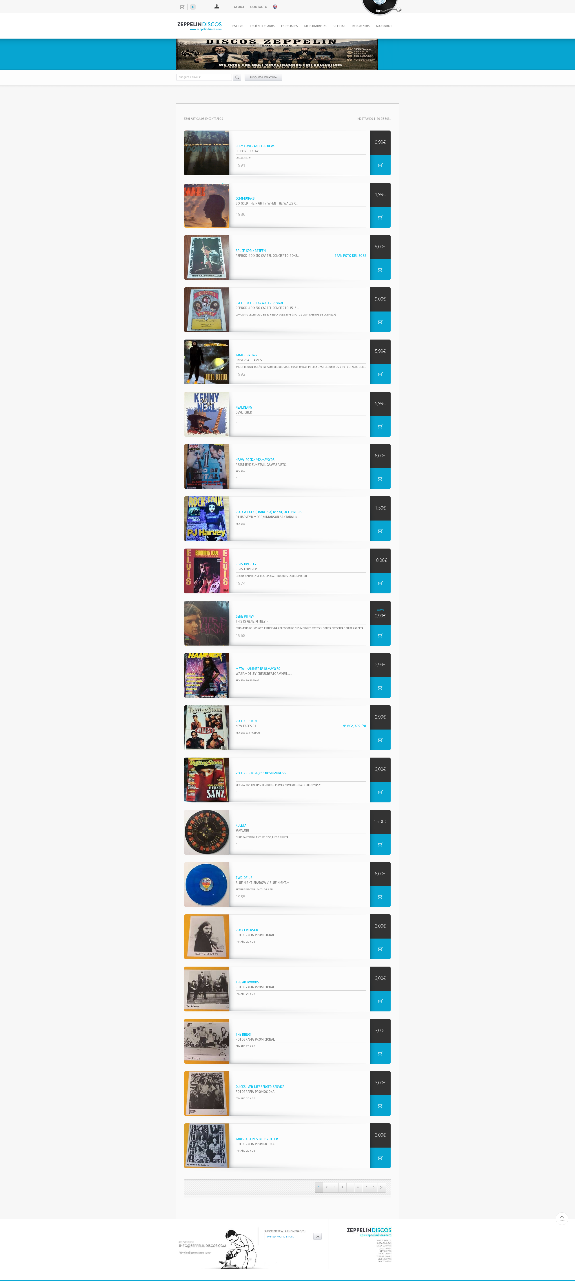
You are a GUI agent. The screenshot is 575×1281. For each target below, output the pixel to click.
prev (189, 53)
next (386, 53)
